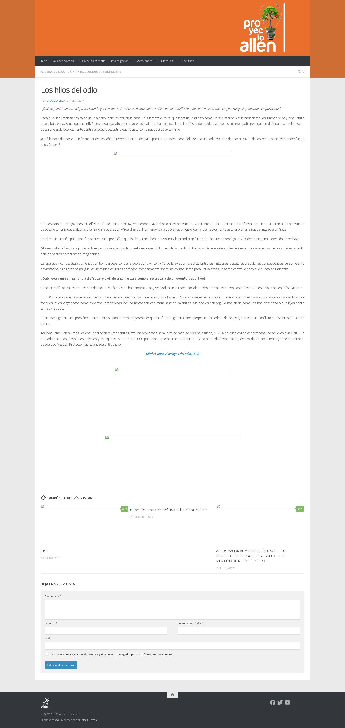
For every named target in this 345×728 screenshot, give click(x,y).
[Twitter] (280, 702)
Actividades (145, 60)
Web (48, 638)
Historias (167, 60)
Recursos (188, 60)
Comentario (53, 596)
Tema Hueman (88, 720)
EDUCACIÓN (66, 71)
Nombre (51, 623)
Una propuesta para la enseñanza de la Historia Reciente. (168, 509)
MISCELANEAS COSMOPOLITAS (99, 71)
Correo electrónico (190, 623)
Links (44, 550)
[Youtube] (287, 702)
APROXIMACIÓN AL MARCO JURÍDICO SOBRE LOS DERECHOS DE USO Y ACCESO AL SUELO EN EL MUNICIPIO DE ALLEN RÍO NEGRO (251, 556)
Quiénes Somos (63, 60)
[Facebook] (273, 702)
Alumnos (48, 71)
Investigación (120, 60)
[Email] (294, 703)
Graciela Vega (56, 100)
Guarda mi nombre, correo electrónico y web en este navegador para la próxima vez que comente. (112, 654)
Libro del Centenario (92, 60)
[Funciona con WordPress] (57, 720)
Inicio (44, 60)
